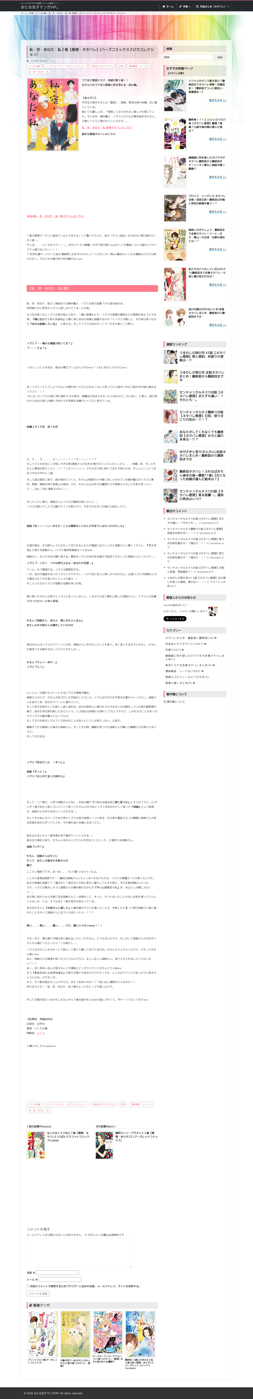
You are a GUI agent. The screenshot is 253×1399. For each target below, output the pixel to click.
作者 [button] (185, 6)
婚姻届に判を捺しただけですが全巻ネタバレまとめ (194, 657)
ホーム (170, 6)
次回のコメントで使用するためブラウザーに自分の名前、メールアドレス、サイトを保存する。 (85, 1286)
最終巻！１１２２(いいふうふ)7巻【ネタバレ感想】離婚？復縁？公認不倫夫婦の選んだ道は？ (207, 125)
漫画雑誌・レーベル (139, 66)
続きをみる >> (217, 100)
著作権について (175, 701)
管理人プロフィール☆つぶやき (187, 677)
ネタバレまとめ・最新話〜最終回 (189, 638)
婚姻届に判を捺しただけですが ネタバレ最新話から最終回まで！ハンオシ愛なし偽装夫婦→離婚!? (207, 163)
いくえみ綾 (34, 66)
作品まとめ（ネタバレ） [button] (213, 6)
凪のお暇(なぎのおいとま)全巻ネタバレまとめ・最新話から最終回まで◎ (207, 312)
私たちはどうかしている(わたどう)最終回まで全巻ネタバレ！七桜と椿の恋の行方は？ (207, 272)
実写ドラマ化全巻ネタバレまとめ (188, 665)
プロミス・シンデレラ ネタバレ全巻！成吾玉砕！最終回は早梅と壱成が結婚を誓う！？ (207, 199)
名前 (31, 1272)
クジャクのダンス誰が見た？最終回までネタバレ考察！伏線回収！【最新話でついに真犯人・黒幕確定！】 (207, 86)
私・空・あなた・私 (39, 71)
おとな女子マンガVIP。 (40, 7)
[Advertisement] (126, 28)
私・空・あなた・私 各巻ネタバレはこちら (107, 127)
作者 (121, 66)
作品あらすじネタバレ (102, 66)
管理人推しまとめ (178, 683)
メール (32, 1279)
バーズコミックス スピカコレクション (65, 66)
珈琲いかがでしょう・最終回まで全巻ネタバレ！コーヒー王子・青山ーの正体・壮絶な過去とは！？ (207, 235)
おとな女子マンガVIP (46, 1393)
